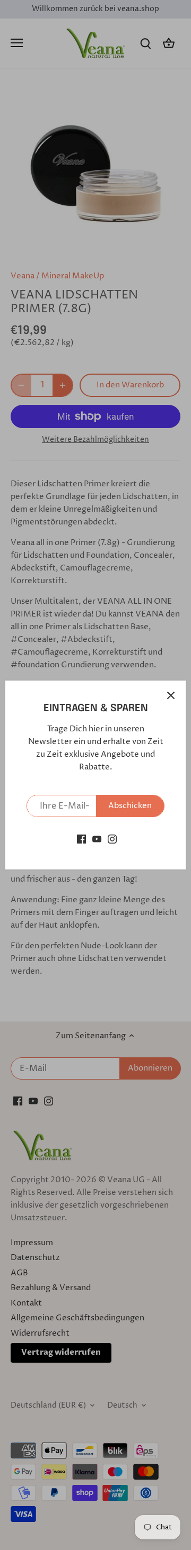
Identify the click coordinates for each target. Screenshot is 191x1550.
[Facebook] (81, 838)
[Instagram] (112, 838)
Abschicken (130, 805)
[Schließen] (171, 695)
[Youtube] (96, 838)
